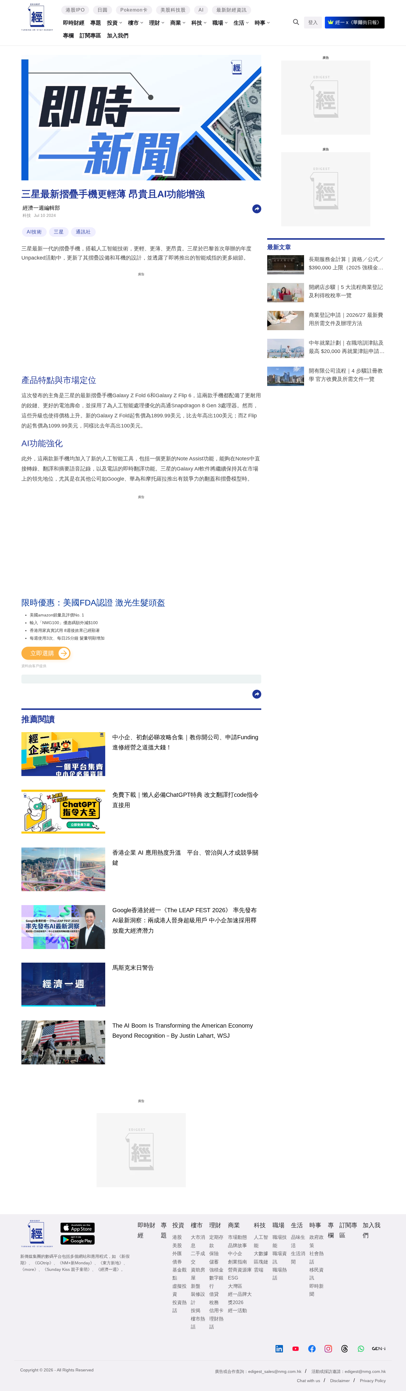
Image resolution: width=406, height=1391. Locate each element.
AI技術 (34, 231)
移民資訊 (316, 1273)
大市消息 (198, 1241)
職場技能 (280, 1241)
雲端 (258, 1269)
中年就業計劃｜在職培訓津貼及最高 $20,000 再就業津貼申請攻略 (347, 348)
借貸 (214, 1294)
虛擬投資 (179, 1290)
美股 (177, 1245)
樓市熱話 (198, 1322)
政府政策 (316, 1241)
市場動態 (237, 1237)
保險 (214, 1253)
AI (201, 9)
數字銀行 (216, 1281)
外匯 (177, 1253)
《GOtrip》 (43, 1262)
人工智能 (261, 1241)
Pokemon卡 (134, 9)
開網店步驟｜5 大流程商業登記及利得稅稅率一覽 (346, 291)
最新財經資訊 (231, 9)
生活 (239, 23)
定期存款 (216, 1241)
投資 (112, 23)
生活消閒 (298, 1257)
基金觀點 (179, 1273)
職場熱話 (280, 1273)
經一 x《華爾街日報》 (358, 22)
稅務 (214, 1302)
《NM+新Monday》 (76, 1262)
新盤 (195, 1286)
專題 (95, 23)
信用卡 (216, 1310)
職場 (218, 23)
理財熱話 (216, 1322)
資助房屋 (198, 1273)
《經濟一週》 (108, 1269)
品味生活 (298, 1241)
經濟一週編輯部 (41, 208)
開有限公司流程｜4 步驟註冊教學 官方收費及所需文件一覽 (346, 375)
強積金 (216, 1269)
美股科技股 (173, 9)
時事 (260, 23)
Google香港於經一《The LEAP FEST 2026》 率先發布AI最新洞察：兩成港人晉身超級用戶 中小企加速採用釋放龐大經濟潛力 (184, 920)
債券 (177, 1261)
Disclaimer (340, 1380)
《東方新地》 (110, 1262)
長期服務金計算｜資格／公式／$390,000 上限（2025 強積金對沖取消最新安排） (346, 264)
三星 (59, 231)
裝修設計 (198, 1298)
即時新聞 (316, 1290)
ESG (233, 1277)
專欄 (68, 36)
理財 (154, 23)
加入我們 (117, 36)
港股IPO (75, 9)
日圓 (102, 9)
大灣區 (235, 1286)
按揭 (195, 1310)
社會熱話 (316, 1257)
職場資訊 (280, 1257)
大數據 (261, 1253)
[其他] (256, 208)
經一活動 (237, 1310)
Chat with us (308, 1380)
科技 (196, 23)
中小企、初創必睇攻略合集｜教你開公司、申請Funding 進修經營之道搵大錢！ (185, 742)
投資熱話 (179, 1306)
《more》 (29, 1269)
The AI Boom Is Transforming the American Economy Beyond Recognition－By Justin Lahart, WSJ (182, 1030)
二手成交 (198, 1257)
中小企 (235, 1253)
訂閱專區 (90, 36)
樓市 (133, 23)
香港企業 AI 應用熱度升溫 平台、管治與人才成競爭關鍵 (185, 857)
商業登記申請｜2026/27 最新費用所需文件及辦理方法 (346, 319)
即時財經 (73, 23)
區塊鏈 (261, 1261)
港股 (177, 1237)
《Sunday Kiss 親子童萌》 (67, 1269)
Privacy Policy (373, 1380)
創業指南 (237, 1261)
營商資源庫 (240, 1269)
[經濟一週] (37, 17)
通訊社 (83, 231)
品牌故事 (237, 1245)
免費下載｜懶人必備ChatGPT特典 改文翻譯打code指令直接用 (185, 799)
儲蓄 (214, 1261)
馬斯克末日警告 (133, 967)
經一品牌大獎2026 (240, 1298)
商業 (175, 23)
